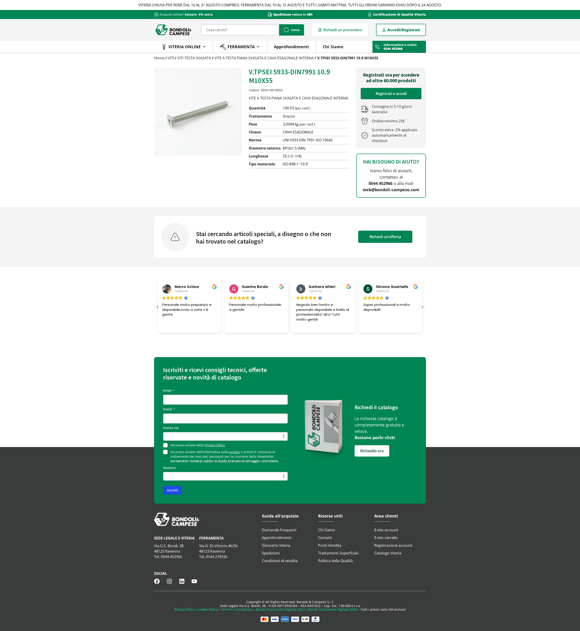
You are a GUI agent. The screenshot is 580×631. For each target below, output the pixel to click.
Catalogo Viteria (387, 553)
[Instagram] (169, 581)
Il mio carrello (386, 537)
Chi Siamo (333, 46)
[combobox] (240, 30)
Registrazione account (393, 545)
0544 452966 (380, 183)
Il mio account (386, 529)
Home (159, 58)
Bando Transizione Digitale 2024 (332, 609)
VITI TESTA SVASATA (194, 58)
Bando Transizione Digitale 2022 (280, 609)
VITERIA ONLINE (184, 46)
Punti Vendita (329, 545)
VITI (171, 58)
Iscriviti (172, 490)
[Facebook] (157, 581)
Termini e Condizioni (236, 609)
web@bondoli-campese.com (391, 189)
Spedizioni (271, 553)
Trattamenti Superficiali (338, 553)
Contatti (325, 537)
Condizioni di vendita (280, 560)
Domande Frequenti (279, 529)
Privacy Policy (215, 445)
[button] (422, 307)
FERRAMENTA (241, 46)
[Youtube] (194, 581)
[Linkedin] (182, 581)
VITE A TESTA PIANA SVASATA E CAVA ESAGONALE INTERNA (264, 58)
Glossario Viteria (276, 545)
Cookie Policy (208, 609)
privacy (234, 452)
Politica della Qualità (335, 560)
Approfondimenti (291, 46)
